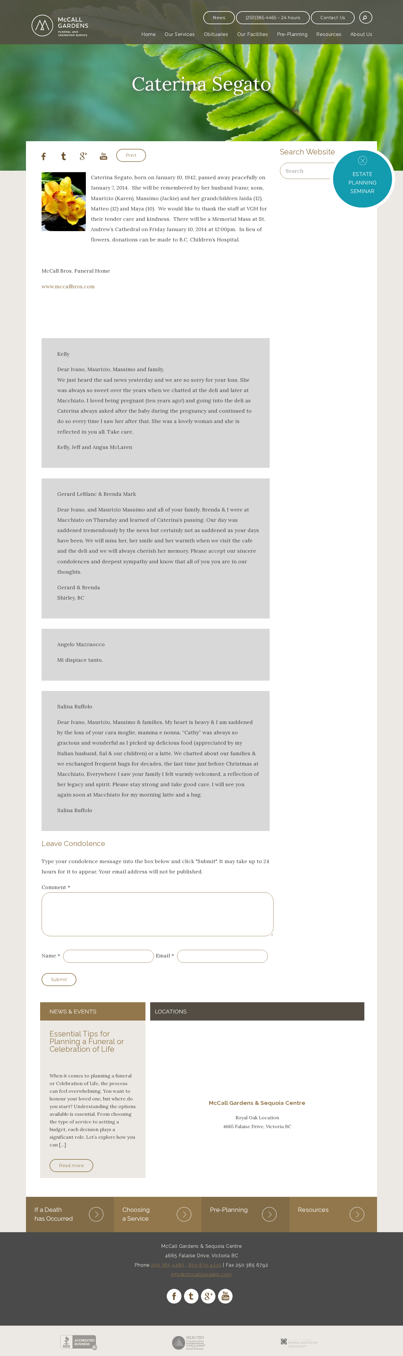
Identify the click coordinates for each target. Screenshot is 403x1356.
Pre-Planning (292, 34)
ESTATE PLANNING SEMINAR (362, 182)
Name (49, 955)
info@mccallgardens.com (201, 1274)
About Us (361, 34)
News (219, 17)
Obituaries (216, 34)
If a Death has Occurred (54, 1214)
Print (131, 155)
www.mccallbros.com (68, 286)
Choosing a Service (136, 1214)
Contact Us (332, 17)
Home (148, 34)
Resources (328, 34)
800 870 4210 (205, 1265)
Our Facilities (252, 34)
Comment (56, 887)
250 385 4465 (167, 1265)
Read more (71, 1165)
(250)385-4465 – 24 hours (272, 17)
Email (163, 955)
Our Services (180, 34)
